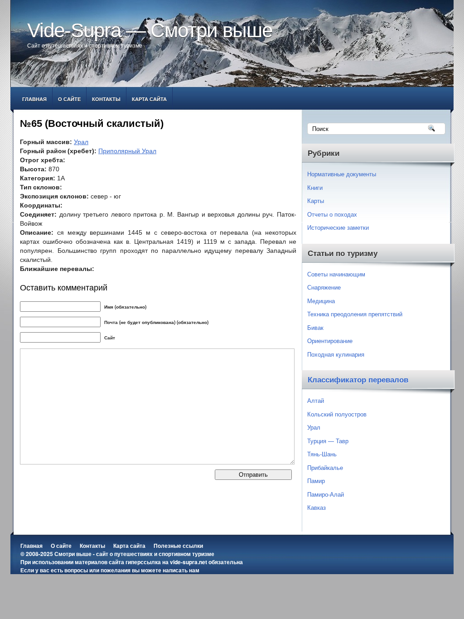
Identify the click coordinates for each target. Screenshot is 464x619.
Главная (34, 99)
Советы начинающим (336, 274)
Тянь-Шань (322, 454)
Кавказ (316, 507)
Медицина (321, 300)
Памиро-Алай (325, 494)
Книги (315, 187)
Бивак (315, 327)
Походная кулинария (335, 354)
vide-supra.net (188, 562)
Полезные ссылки (178, 546)
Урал (81, 141)
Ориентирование (330, 340)
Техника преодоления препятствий (354, 314)
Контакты (106, 99)
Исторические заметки (338, 227)
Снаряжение (324, 287)
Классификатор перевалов (358, 380)
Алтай (315, 400)
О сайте (69, 99)
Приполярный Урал (127, 151)
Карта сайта (149, 99)
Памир (316, 480)
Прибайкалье (325, 467)
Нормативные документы (341, 173)
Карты (315, 200)
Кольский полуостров (337, 414)
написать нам (181, 570)
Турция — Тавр (327, 440)
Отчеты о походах (332, 214)
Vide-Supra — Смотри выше (149, 30)
